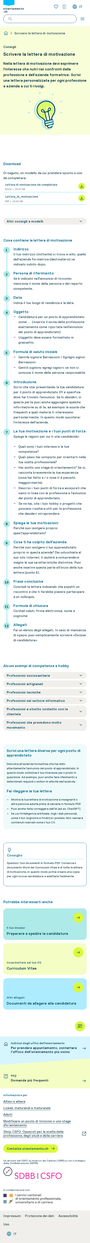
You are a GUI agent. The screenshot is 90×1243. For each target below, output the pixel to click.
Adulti (7, 1114)
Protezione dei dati (39, 1216)
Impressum (12, 1216)
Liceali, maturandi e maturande (26, 1108)
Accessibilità (68, 1216)
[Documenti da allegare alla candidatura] (45, 994)
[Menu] (82, 19)
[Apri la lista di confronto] (65, 7)
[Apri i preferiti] (56, 7)
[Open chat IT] (80, 1026)
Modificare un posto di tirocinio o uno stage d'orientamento (37, 1123)
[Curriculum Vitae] (45, 959)
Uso (6, 1224)
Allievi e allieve (14, 1101)
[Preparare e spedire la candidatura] (45, 924)
